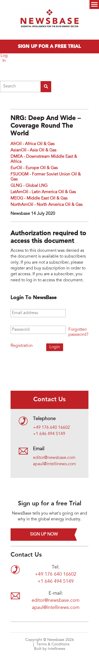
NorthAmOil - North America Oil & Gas (47, 205)
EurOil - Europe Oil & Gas (34, 168)
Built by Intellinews (49, 649)
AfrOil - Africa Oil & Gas (33, 144)
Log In (4, 58)
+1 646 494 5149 (49, 434)
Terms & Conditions (52, 644)
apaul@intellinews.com (54, 464)
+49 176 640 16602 (51, 428)
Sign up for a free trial (49, 46)
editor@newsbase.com (54, 458)
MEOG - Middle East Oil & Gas (39, 198)
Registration (22, 346)
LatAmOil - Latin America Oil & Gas (43, 192)
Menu (94, 4)
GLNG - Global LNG (29, 186)
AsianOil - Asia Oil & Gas (33, 150)
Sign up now (44, 534)
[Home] (50, 19)
